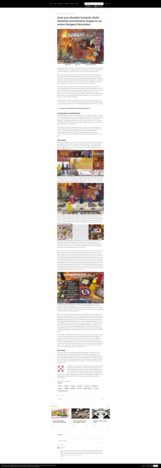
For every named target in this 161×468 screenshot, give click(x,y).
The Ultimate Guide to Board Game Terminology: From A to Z (59, 421)
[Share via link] (64, 395)
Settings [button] (143, 465)
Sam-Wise (79, 386)
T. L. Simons (96, 388)
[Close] (159, 466)
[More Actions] (103, 447)
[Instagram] (94, 6)
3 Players (73, 386)
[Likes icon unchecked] (61, 459)
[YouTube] (88, 6)
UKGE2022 (73, 388)
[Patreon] (101, 6)
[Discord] (86, 6)
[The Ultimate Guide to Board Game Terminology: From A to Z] (60, 413)
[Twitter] (95, 6)
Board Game (94, 386)
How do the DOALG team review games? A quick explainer (79, 421)
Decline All (149, 465)
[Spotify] (90, 6)
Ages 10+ (60, 388)
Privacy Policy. (37, 466)
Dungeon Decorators (63, 390)
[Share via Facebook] (57, 395)
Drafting (66, 388)
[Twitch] (99, 6)
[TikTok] (97, 6)
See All (108, 406)
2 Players (60, 386)
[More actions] (103, 14)
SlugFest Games (87, 388)
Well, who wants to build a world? (100, 421)
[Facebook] (92, 6)
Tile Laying (86, 386)
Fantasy (79, 388)
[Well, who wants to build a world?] (101, 413)
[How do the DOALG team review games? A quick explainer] (80, 413)
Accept (155, 465)
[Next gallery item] (102, 163)
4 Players (66, 386)
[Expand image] (74, 163)
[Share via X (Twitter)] (61, 395)
